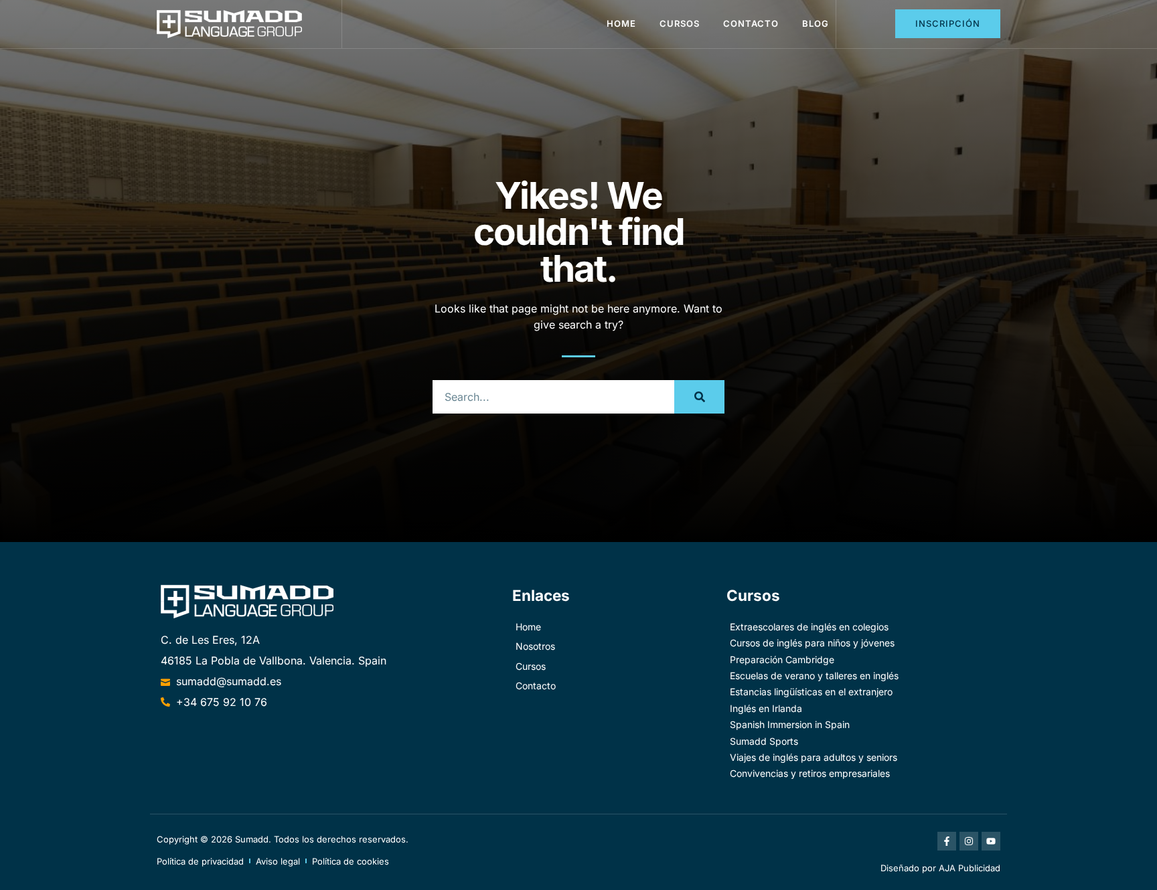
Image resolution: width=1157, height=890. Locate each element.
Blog (815, 23)
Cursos (680, 23)
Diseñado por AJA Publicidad (940, 868)
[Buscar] (699, 397)
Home (621, 23)
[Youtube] (991, 841)
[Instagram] (968, 841)
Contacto (751, 23)
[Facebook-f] (946, 841)
